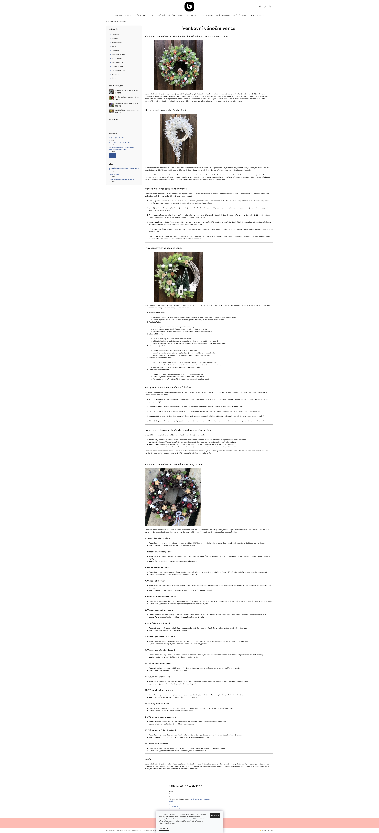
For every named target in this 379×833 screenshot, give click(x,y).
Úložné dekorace (118, 66)
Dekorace (115, 35)
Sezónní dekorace (118, 70)
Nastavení (164, 828)
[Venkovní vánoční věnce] (178, 65)
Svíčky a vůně (117, 42)
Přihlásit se (174, 806)
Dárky (114, 78)
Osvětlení (115, 50)
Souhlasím (215, 816)
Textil (114, 46)
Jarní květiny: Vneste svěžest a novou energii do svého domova (124, 169)
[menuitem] (118, 15)
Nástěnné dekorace (119, 54)
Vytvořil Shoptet (267, 830)
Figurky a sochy (114, 175)
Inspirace (115, 74)
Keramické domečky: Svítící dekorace (121, 143)
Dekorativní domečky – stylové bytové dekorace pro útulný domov (122, 148)
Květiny (115, 39)
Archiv (112, 156)
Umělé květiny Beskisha (117, 138)
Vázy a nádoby (117, 62)
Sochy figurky (117, 58)
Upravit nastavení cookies (150, 830)
